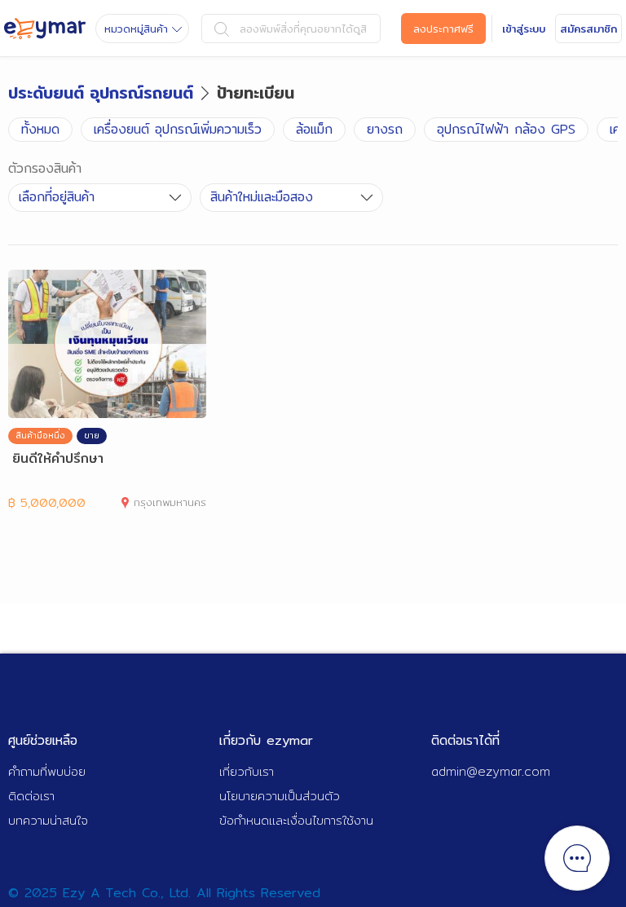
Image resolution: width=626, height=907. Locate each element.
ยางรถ (385, 129)
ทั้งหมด (40, 129)
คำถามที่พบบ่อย (47, 771)
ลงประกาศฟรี (443, 28)
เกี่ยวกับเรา (246, 771)
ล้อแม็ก (314, 129)
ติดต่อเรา (31, 795)
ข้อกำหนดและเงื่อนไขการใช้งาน (296, 820)
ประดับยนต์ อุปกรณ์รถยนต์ (100, 92)
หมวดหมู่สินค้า (136, 28)
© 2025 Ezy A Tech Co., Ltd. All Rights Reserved (164, 893)
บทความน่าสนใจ (48, 820)
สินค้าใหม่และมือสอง (261, 197)
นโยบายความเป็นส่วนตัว (279, 795)
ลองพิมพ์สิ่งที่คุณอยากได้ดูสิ (303, 28)
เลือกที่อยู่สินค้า (57, 197)
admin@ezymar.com (490, 771)
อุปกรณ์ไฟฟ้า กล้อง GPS (506, 129)
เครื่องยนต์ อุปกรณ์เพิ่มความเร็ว (178, 129)
